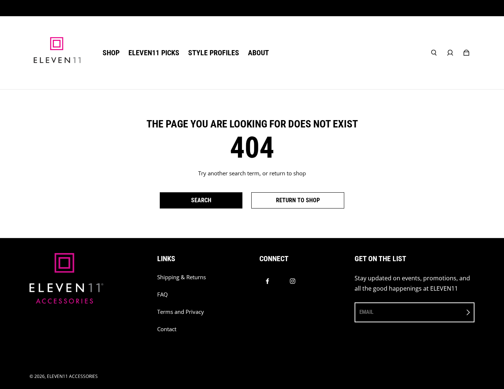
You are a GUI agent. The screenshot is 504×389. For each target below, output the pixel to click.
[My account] (450, 53)
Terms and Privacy (180, 312)
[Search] (434, 53)
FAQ (162, 294)
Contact (166, 329)
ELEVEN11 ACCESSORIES (72, 376)
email (366, 312)
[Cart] (466, 53)
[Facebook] (267, 281)
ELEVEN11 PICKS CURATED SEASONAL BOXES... (252, 8)
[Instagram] (292, 281)
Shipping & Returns (181, 277)
